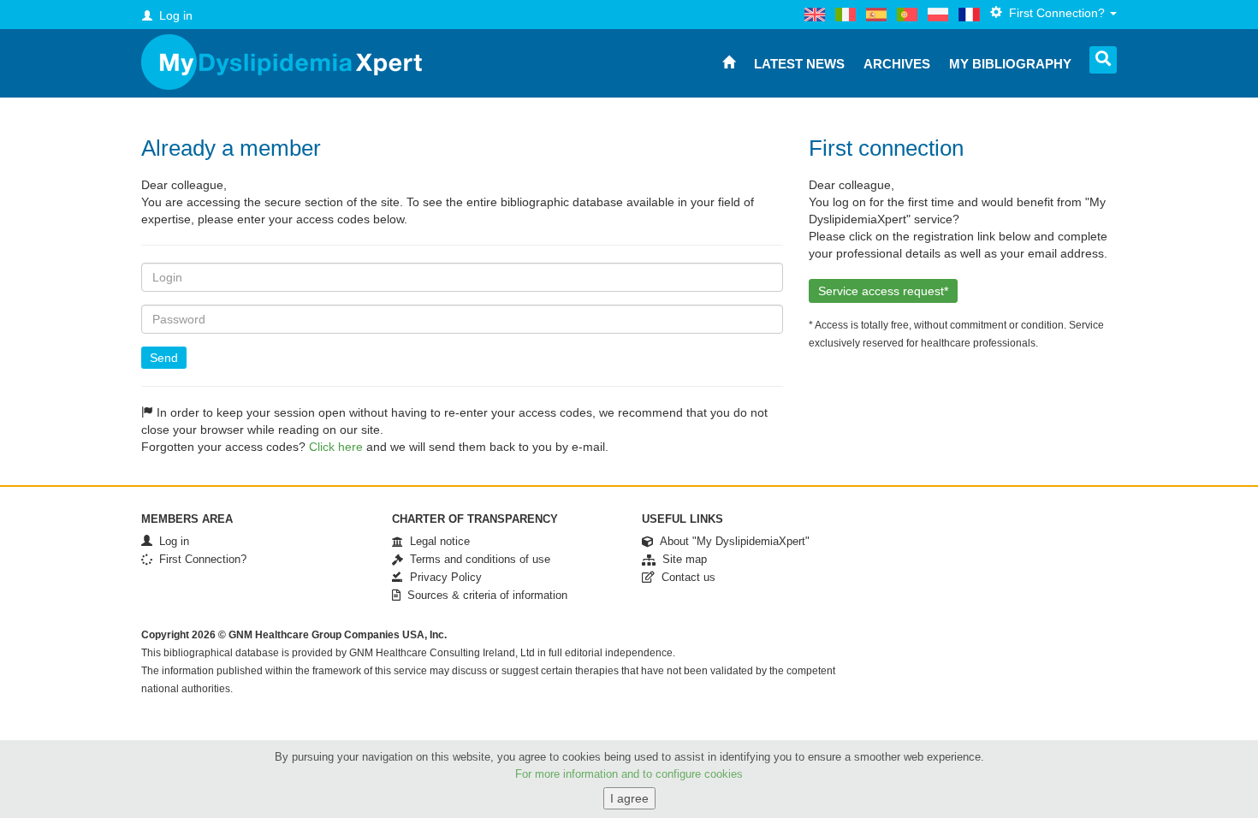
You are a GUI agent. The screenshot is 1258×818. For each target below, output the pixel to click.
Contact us (685, 577)
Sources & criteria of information (484, 595)
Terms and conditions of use (476, 559)
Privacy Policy (442, 577)
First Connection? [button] (1055, 13)
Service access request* (883, 291)
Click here (336, 446)
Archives (896, 63)
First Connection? (199, 559)
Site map (681, 559)
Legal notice (436, 541)
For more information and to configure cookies (629, 774)
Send (164, 358)
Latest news (799, 63)
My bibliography (1010, 63)
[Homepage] (281, 62)
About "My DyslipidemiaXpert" (731, 541)
